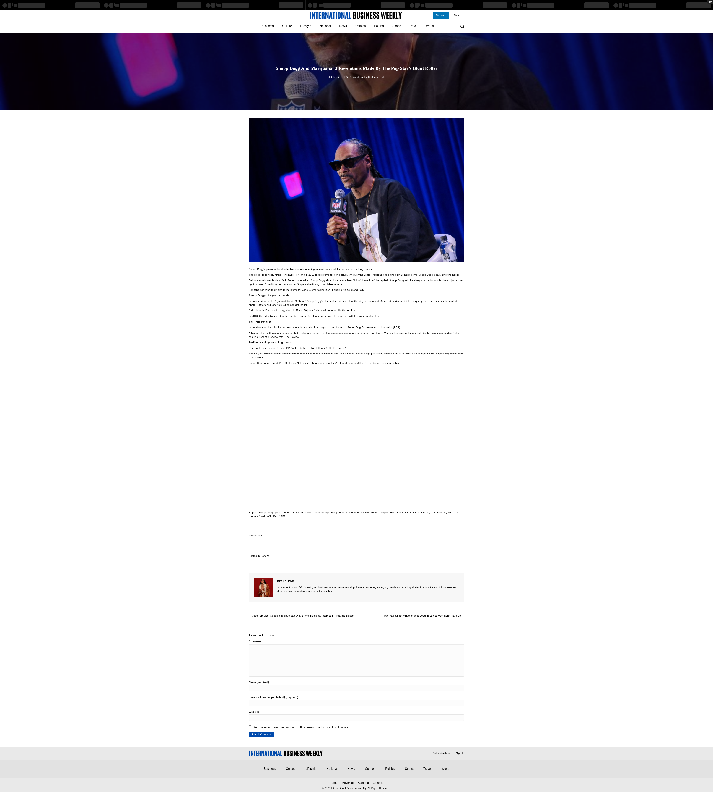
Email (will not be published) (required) (273, 697)
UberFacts (255, 347)
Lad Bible (327, 284)
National (265, 555)
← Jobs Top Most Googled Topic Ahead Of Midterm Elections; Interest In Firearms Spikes (301, 615)
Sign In (460, 753)
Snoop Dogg (256, 269)
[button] (441, 15)
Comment (255, 641)
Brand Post (358, 76)
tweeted (274, 315)
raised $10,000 (279, 363)
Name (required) (259, 682)
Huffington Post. (347, 310)
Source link (255, 534)
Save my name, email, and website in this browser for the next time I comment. (302, 726)
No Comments (376, 76)
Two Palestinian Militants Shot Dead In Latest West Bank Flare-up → (424, 615)
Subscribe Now (441, 753)
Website (254, 711)
